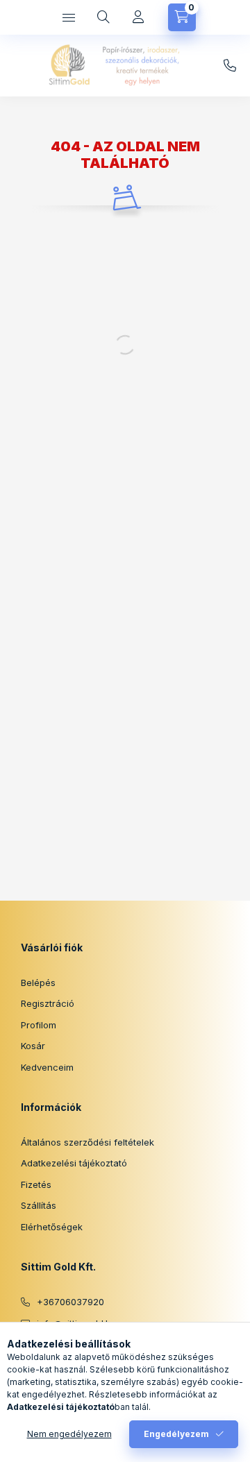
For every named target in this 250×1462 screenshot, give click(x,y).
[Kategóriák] (69, 17)
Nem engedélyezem (69, 1434)
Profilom (38, 1024)
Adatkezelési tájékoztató (74, 1162)
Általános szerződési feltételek (87, 1142)
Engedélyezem (176, 1434)
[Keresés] (103, 17)
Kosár (33, 1045)
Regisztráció (47, 1003)
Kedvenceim (47, 1067)
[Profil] (138, 17)
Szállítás (38, 1205)
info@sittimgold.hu (230, 66)
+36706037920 (70, 1301)
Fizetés (36, 1184)
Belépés (38, 982)
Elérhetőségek (52, 1226)
